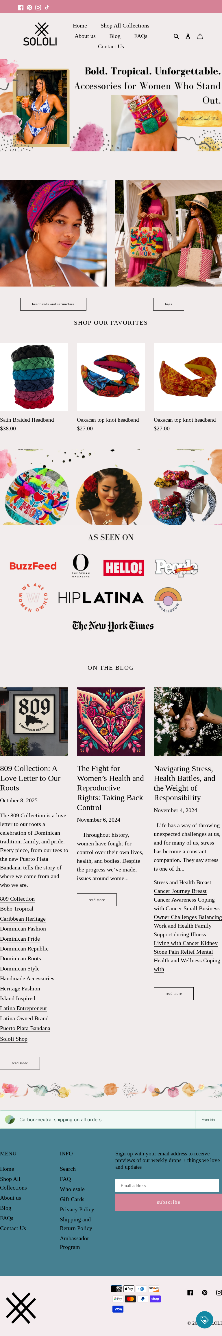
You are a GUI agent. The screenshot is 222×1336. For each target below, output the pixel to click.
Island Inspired (17, 998)
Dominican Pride (20, 938)
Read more (20, 1063)
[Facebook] (21, 5)
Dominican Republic (24, 948)
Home (7, 1169)
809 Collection (17, 898)
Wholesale (72, 1189)
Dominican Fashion (23, 928)
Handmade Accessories (27, 978)
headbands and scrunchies (53, 304)
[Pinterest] (29, 5)
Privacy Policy (77, 1209)
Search (68, 1169)
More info (208, 1119)
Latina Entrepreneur (23, 1008)
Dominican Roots (20, 958)
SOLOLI (213, 1323)
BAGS (169, 304)
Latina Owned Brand (24, 1018)
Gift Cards (72, 1199)
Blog (5, 1208)
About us (10, 1197)
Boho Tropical (17, 908)
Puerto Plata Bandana (25, 1028)
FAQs (6, 1218)
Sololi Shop (13, 1039)
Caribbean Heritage (23, 918)
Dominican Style (20, 968)
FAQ (65, 1179)
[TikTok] (47, 5)
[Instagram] (38, 5)
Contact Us (13, 1228)
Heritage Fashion (20, 988)
